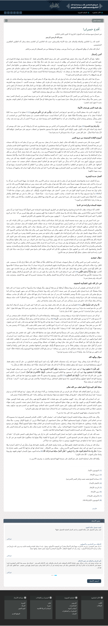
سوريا (49, 606)
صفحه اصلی (97, 20)
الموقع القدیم (16, 614)
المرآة (23, 606)
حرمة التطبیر (97, 544)
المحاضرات (73, 606)
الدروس (74, 603)
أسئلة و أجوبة (72, 608)
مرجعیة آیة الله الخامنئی (93, 561)
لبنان (49, 603)
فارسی (94, 508)
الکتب (100, 603)
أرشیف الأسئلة (94, 581)
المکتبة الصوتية (82, 12)
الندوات (74, 614)
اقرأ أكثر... (8, 539)
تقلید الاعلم (97, 527)
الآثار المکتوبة (96, 12)
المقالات (99, 606)
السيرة (23, 603)
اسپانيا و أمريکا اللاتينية (44, 608)
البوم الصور (21, 608)
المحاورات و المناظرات (69, 611)
